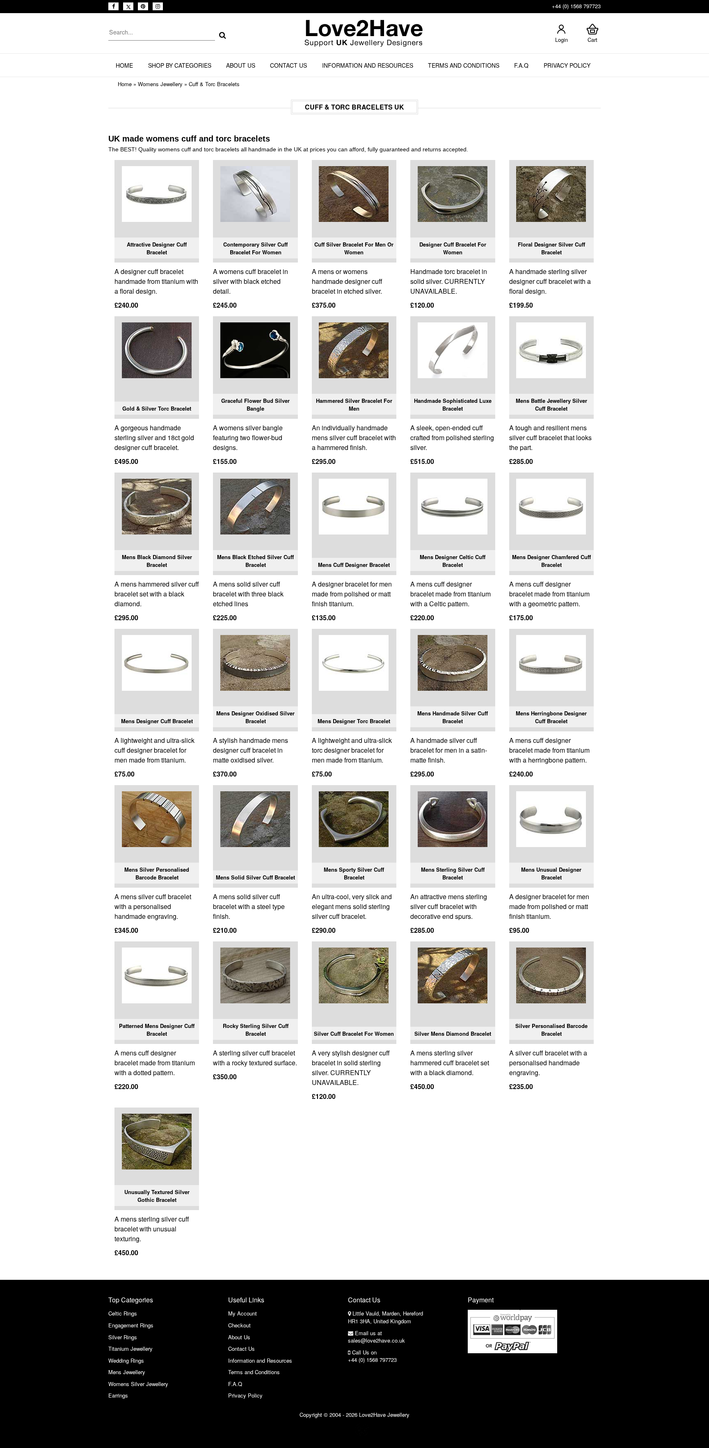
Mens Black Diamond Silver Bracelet (157, 561)
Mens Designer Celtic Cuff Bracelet (452, 561)
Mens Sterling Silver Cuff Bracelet (453, 874)
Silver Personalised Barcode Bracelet (551, 1030)
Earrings (118, 1395)
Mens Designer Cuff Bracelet (157, 721)
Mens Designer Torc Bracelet (354, 721)
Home (124, 65)
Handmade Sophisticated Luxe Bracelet (453, 405)
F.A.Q (521, 65)
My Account (242, 1313)
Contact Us (288, 65)
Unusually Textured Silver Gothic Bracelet (157, 1196)
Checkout (239, 1325)
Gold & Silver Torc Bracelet (156, 408)
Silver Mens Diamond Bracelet (452, 1033)
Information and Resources (367, 65)
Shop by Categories (179, 65)
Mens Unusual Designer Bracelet (551, 874)
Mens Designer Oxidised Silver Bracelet (255, 717)
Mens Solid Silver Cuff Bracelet (255, 877)
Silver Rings (122, 1337)
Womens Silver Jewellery (138, 1384)
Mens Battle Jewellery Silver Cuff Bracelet (551, 405)
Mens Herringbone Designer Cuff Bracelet (551, 717)
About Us (240, 65)
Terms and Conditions (463, 65)
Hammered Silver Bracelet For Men (354, 405)
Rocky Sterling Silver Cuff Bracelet (255, 1030)
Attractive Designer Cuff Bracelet (157, 248)
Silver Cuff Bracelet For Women (354, 1033)
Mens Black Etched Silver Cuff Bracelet (255, 561)
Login (561, 39)
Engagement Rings (130, 1325)
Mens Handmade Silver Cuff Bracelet (452, 717)
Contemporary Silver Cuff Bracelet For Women (255, 248)
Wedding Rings (126, 1360)
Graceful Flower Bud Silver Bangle (255, 405)
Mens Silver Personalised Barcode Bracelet (156, 874)
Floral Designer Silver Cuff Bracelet (551, 248)
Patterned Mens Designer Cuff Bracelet (156, 1030)
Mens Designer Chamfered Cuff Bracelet (551, 561)
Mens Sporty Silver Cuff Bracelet (354, 874)
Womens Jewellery (160, 84)
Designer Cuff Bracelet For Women (452, 248)
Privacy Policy (567, 65)
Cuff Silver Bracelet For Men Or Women (353, 248)
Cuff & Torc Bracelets (214, 84)
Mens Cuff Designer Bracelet (354, 565)
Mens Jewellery (126, 1372)
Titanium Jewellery (130, 1348)
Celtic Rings (122, 1313)
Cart (592, 39)
